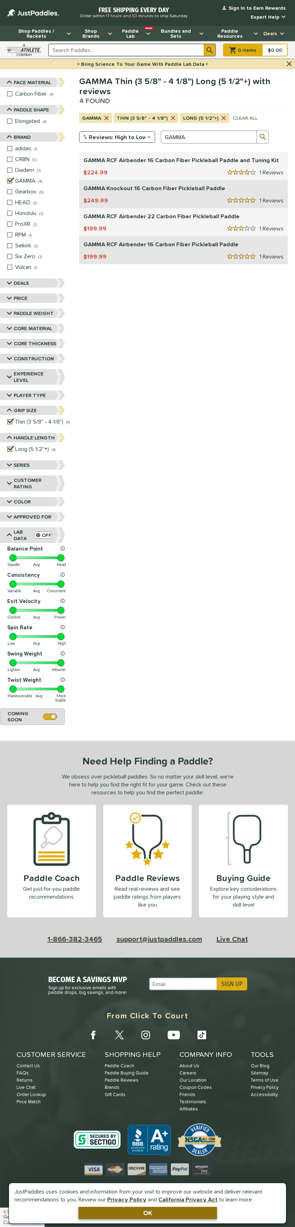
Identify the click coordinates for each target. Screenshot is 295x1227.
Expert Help (265, 17)
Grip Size (25, 410)
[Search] (210, 50)
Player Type (30, 395)
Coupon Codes (196, 1087)
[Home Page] (33, 13)
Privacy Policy (126, 1199)
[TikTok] (202, 1035)
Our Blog (260, 1065)
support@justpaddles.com (159, 939)
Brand (22, 137)
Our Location (193, 1080)
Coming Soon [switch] (18, 716)
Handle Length (34, 437)
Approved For (32, 516)
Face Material (32, 82)
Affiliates (189, 1108)
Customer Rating (27, 483)
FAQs (23, 1072)
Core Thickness (35, 343)
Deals (270, 33)
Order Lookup (31, 1094)
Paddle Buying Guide (127, 1072)
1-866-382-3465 (74, 939)
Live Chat (232, 939)
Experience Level (29, 377)
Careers (188, 1072)
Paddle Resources (229, 33)
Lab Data (20, 535)
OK (147, 1213)
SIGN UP (231, 984)
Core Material (33, 328)
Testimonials (193, 1101)
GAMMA (91, 118)
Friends (187, 1094)
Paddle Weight (34, 313)
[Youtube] (174, 1035)
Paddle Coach (119, 1065)
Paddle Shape (31, 109)
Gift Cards (115, 1094)
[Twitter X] (119, 1035)
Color (22, 501)
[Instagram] (145, 1035)
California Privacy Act (188, 1199)
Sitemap (259, 1072)
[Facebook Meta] (93, 1035)
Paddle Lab (137, 33)
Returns (25, 1080)
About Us (189, 1065)
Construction (34, 358)
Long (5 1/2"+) (200, 118)
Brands (112, 1087)
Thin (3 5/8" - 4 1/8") (142, 118)
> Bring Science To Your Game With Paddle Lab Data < (142, 64)
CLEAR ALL (245, 118)
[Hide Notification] (289, 64)
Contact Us (28, 1065)
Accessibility (264, 1094)
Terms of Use (264, 1080)
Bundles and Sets (176, 33)
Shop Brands (90, 33)
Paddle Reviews (122, 1080)
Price (20, 298)
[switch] (43, 535)
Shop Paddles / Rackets (36, 33)
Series (22, 465)
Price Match (29, 1101)
